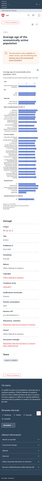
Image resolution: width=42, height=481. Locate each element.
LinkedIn (7, 419)
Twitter (18, 415)
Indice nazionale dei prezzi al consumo (16, 462)
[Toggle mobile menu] (39, 15)
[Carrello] (33, 15)
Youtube (29, 415)
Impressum (11, 478)
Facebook (7, 415)
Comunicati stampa (9, 445)
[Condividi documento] (37, 24)
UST (7, 15)
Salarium (5, 456)
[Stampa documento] (32, 24)
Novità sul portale (9, 439)
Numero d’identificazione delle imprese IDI (18, 467)
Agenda (5, 450)
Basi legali (4, 478)
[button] (39, 413)
